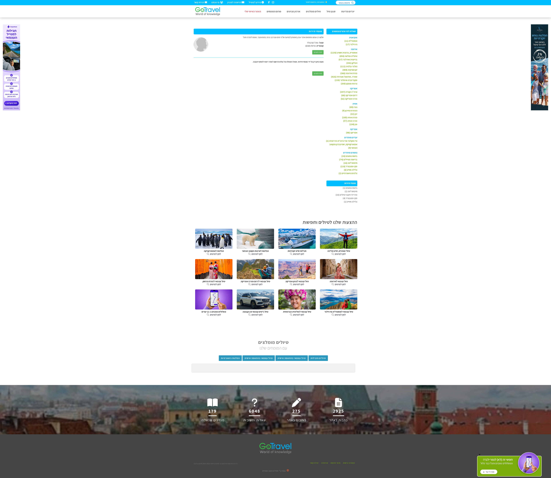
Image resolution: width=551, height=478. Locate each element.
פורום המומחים (274, 11)
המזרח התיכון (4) (349, 110)
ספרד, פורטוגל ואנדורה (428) (344, 76)
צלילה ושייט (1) (350, 201)
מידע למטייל (255, 2)
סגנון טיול (331, 11)
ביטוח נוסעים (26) (349, 156)
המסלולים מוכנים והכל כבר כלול (497, 461)
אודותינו (324, 463)
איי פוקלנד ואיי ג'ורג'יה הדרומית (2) (341, 140)
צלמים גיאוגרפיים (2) (348, 173)
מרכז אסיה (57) (350, 120)
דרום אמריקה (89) (349, 95)
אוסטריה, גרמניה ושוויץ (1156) (344, 52)
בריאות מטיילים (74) (348, 159)
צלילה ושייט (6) (350, 169)
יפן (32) (353, 113)
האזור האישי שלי (253, 11)
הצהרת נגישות (349, 463)
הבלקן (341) (351, 62)
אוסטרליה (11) (350, 40)
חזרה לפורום (318, 52)
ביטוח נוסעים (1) (350, 187)
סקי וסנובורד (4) (350, 198)
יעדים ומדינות (347, 11)
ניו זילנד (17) (351, 44)
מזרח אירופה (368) (348, 73)
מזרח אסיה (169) (349, 117)
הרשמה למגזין (234, 2)
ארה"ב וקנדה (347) (348, 91)
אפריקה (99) (351, 132)
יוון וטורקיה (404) (350, 69)
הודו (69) (353, 107)
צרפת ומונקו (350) (349, 83)
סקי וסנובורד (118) (349, 166)
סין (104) (353, 124)
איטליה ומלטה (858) (348, 56)
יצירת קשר (199, 2)
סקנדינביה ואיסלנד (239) (346, 80)
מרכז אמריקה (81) (349, 98)
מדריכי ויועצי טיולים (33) (346, 194)
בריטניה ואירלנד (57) (348, 59)
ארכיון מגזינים (293, 11)
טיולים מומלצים (313, 11)
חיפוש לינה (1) (351, 191)
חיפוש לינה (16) (350, 162)
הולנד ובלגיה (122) (348, 66)
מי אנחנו (215, 2)
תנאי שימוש (336, 463)
